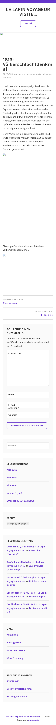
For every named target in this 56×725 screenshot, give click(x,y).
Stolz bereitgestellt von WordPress (23, 716)
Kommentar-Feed (16, 650)
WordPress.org (15, 658)
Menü (28, 23)
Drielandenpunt (37, 596)
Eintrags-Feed (14, 642)
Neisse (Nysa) (14, 493)
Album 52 (12, 477)
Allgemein (47, 74)
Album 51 (12, 485)
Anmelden (12, 634)
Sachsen (7, 77)
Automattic (33, 720)
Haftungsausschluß (17, 696)
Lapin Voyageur (25, 74)
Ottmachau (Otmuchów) (20, 500)
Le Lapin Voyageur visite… (28, 12)
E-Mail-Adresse (13, 406)
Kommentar (14, 355)
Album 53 (12, 469)
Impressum (13, 680)
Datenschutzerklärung (19, 688)
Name (12, 394)
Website (12, 415)
